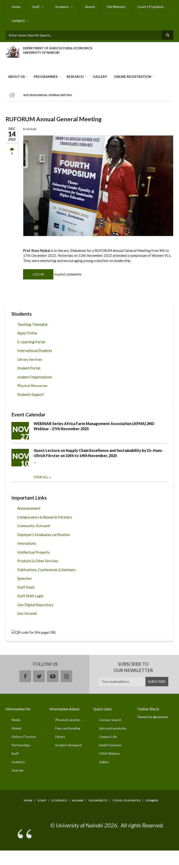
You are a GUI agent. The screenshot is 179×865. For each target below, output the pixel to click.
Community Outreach (33, 526)
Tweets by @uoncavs (152, 717)
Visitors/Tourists (23, 737)
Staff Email (25, 587)
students (18, 762)
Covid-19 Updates (150, 7)
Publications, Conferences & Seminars (46, 570)
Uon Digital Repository (35, 605)
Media (15, 720)
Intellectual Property (33, 552)
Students (62, 7)
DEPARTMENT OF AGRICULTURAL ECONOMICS (57, 48)
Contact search (110, 720)
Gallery (100, 77)
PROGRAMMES (46, 77)
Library (60, 737)
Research (75, 77)
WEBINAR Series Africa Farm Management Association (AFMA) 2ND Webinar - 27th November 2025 (94, 426)
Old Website (116, 7)
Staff (35, 7)
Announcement (28, 508)
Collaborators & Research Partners (44, 517)
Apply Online (27, 333)
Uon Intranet (27, 613)
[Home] (12, 51)
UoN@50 (18, 21)
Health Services (110, 745)
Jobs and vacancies (113, 728)
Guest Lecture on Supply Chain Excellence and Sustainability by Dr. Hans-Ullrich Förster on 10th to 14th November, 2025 (98, 453)
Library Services (29, 359)
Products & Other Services (37, 561)
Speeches (24, 578)
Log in (38, 274)
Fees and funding (67, 728)
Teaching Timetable (32, 324)
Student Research (68, 745)
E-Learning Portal (31, 342)
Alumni (90, 7)
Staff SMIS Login (30, 596)
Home (16, 7)
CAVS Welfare (109, 753)
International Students (34, 350)
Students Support (30, 394)
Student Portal (28, 368)
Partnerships (20, 745)
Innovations (26, 543)
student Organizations (34, 377)
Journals (17, 770)
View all (41, 477)
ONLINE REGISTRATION (132, 77)
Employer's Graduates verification (43, 535)
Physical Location (67, 720)
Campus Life (108, 737)
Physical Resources (32, 385)
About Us (16, 77)
